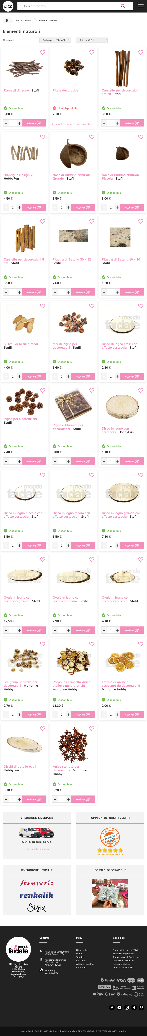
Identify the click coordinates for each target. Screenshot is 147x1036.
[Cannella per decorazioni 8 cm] (24, 237)
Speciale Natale (23, 20)
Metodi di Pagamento (123, 953)
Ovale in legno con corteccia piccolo (115, 599)
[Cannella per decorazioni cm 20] (122, 68)
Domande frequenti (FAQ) (126, 950)
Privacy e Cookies (121, 964)
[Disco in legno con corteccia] (122, 406)
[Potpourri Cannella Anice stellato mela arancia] (73, 660)
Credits (122, 1031)
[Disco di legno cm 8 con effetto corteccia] (122, 322)
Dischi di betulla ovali (20, 766)
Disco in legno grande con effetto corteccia (121, 515)
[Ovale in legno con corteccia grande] (24, 575)
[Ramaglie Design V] (24, 153)
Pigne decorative (65, 90)
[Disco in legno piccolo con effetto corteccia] (24, 491)
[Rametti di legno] (24, 68)
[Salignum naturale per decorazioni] (24, 660)
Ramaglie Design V (18, 175)
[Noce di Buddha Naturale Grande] (73, 153)
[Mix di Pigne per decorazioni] (73, 322)
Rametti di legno (16, 90)
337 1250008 (51, 972)
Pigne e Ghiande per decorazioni (68, 427)
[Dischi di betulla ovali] (24, 744)
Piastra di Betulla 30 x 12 (72, 259)
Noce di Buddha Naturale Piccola (121, 176)
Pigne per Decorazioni (20, 419)
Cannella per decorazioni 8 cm (24, 261)
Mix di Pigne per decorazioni (65, 346)
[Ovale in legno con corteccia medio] (73, 575)
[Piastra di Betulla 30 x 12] (73, 237)
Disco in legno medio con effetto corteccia (71, 515)
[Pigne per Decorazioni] (24, 402)
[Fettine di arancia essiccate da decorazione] (122, 660)
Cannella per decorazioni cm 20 (120, 92)
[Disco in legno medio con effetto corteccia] (73, 491)
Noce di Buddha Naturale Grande (72, 176)
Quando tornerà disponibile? (72, 124)
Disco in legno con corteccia (115, 430)
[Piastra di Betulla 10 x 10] (122, 237)
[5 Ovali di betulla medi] (24, 322)
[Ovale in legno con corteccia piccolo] (122, 575)
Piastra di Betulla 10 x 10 (121, 259)
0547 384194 (51, 962)
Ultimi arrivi (81, 950)
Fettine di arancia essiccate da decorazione (121, 684)
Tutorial (80, 957)
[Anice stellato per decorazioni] (73, 744)
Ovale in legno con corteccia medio (66, 599)
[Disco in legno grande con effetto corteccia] (122, 491)
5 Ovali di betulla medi (21, 344)
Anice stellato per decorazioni (66, 768)
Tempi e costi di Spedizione (126, 957)
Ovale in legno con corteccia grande (17, 599)
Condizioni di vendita (123, 960)
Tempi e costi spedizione (36, 848)
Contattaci (81, 967)
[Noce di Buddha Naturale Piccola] (122, 153)
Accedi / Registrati (85, 964)
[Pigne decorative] (73, 68)
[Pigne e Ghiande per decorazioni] (73, 405)
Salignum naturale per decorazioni (20, 684)
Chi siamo (81, 960)
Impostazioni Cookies (123, 967)
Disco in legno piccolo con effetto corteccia (23, 515)
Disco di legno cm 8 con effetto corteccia (119, 346)
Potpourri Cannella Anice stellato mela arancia (71, 684)
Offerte (79, 953)
